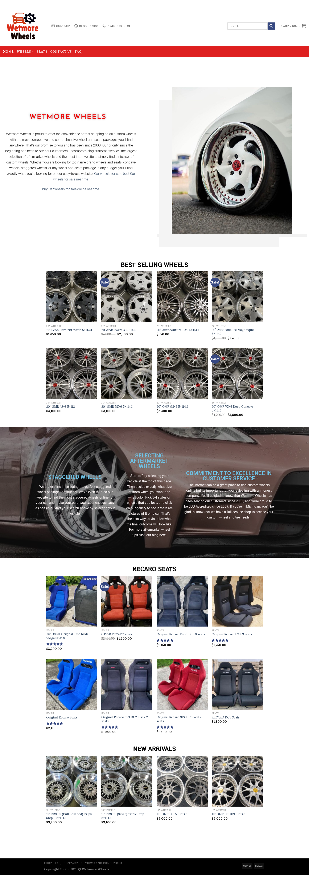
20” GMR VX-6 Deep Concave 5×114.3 (233, 409)
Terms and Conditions (103, 863)
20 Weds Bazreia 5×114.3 (118, 330)
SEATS (42, 52)
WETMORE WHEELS (67, 117)
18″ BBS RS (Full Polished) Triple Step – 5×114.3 (69, 816)
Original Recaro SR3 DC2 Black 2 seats (124, 719)
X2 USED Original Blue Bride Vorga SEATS (67, 636)
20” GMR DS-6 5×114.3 (117, 407)
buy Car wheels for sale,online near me (71, 189)
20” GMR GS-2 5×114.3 (172, 407)
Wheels (24, 52)
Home (8, 52)
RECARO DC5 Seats (226, 717)
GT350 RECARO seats (116, 634)
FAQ (78, 52)
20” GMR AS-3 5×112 (60, 407)
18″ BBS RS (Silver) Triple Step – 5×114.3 (124, 816)
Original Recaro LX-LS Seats (232, 634)
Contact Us (61, 52)
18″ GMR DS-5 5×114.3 (172, 814)
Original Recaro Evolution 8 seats (181, 634)
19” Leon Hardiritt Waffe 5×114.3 (69, 330)
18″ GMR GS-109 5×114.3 (229, 814)
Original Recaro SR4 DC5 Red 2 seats (179, 719)
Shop (48, 863)
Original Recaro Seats (61, 717)
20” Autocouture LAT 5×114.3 (178, 330)
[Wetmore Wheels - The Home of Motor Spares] (24, 26)
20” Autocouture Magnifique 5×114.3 (233, 332)
